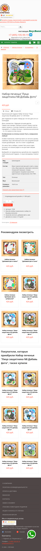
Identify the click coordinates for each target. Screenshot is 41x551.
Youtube (22, 532)
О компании (7, 483)
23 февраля (13, 222)
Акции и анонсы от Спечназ (13, 511)
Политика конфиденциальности (14, 487)
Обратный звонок (27, 39)
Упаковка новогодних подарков (14, 507)
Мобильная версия (9, 515)
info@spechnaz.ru (15, 39)
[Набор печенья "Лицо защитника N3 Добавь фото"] (30, 319)
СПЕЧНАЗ (6, 47)
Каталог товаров (10, 42)
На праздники (29, 47)
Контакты (6, 499)
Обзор (7, 111)
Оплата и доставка (9, 491)
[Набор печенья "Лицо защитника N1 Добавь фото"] (30, 283)
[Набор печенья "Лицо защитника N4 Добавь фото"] (30, 450)
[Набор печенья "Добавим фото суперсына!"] (10, 283)
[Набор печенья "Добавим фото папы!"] (10, 248)
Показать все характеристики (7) (13, 190)
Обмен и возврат (8, 503)
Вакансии (6, 495)
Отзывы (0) (17, 111)
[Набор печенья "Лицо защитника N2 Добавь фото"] (10, 319)
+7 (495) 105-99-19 (19, 34)
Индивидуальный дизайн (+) (17, 196)
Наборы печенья (17, 47)
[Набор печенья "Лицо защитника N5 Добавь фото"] (30, 379)
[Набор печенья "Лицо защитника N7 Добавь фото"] (10, 379)
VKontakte (8, 532)
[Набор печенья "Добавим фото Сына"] (30, 248)
